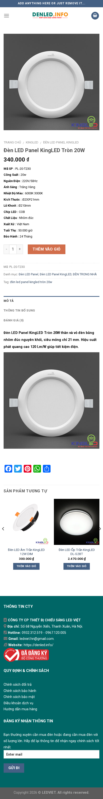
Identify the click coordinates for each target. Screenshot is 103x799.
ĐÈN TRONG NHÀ (85, 274)
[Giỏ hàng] (95, 16)
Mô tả (9, 301)
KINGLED (32, 142)
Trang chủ (12, 142)
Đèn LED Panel (28, 274)
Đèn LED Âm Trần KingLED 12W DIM (26, 552)
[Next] (99, 538)
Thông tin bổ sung (19, 310)
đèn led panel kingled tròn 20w (31, 282)
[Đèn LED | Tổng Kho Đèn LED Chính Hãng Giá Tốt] (50, 15)
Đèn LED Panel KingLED (61, 142)
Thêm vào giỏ (47, 249)
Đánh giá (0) (14, 320)
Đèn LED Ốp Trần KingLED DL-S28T (77, 552)
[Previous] (3, 538)
